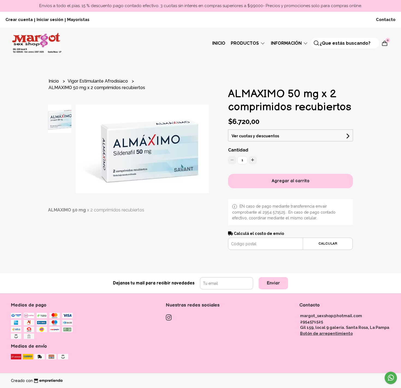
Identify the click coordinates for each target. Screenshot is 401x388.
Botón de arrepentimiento (326, 333)
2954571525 (311, 321)
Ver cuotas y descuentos (255, 136)
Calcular (327, 243)
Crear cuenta (19, 19)
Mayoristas (78, 19)
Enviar (273, 283)
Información (287, 43)
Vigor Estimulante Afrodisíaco (98, 81)
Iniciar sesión (50, 19)
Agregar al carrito (290, 181)
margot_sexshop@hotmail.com (331, 315)
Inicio (218, 43)
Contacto (386, 19)
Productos (245, 43)
